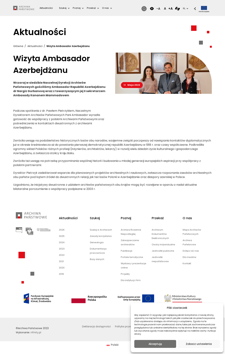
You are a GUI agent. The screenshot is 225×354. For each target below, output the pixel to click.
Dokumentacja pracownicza (98, 250)
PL (185, 8)
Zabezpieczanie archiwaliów (130, 242)
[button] (193, 9)
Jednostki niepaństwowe (160, 259)
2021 (61, 261)
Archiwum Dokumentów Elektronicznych (160, 234)
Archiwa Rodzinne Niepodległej (131, 231)
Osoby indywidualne (163, 244)
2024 (62, 242)
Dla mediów (189, 257)
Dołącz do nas (191, 250)
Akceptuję (155, 344)
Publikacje (126, 250)
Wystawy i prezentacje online (133, 265)
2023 (62, 248)
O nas (105, 8)
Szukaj (62, 8)
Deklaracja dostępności (96, 326)
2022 (62, 255)
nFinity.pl (36, 332)
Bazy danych (97, 259)
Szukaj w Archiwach (101, 229)
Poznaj (77, 8)
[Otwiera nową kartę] (177, 8)
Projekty (125, 273)
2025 (62, 236)
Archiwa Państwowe (189, 242)
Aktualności (46, 8)
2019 (61, 273)
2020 (62, 267)
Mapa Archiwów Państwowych (192, 231)
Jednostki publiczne (163, 250)
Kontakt (187, 263)
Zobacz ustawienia (199, 344)
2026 (62, 229)
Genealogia (97, 242)
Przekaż (91, 8)
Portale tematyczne (132, 257)
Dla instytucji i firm (131, 280)
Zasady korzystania (101, 236)
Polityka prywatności (127, 326)
